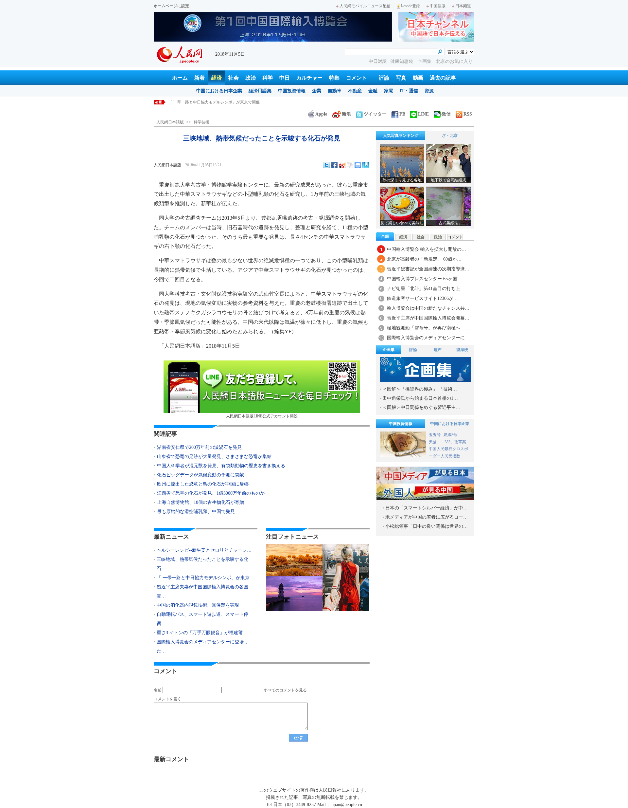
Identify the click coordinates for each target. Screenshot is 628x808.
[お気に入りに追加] (365, 165)
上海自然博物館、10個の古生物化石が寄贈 (200, 502)
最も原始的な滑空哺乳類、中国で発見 (196, 511)
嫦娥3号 (450, 434)
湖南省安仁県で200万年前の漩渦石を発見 (199, 447)
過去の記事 (443, 78)
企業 (316, 90)
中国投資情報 (291, 90)
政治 (250, 78)
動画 (418, 78)
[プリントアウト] (358, 165)
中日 (284, 78)
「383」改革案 (453, 442)
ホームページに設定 (171, 6)
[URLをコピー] (350, 165)
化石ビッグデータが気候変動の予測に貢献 (200, 474)
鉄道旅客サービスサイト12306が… (422, 298)
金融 (372, 90)
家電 (388, 90)
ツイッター (375, 114)
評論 (384, 78)
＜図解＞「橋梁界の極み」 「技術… (419, 389)
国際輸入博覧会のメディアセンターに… (428, 337)
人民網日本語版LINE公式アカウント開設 (262, 416)
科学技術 (201, 122)
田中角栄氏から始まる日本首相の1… (420, 398)
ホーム (180, 78)
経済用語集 (260, 90)
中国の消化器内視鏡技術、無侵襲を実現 (198, 605)
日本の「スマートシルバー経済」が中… (426, 507)
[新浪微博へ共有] (342, 165)
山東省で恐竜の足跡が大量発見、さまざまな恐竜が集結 (214, 456)
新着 (199, 78)
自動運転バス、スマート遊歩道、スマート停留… (202, 619)
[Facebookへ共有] (334, 165)
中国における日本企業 (219, 90)
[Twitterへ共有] (326, 165)
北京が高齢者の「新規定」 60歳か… (424, 259)
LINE (423, 114)
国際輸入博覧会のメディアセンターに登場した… (202, 646)
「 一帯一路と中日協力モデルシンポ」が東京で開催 (214, 102)
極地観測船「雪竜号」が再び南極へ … (428, 327)
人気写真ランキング (400, 135)
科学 (267, 78)
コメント (356, 78)
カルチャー (309, 78)
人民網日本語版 (170, 122)
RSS (467, 114)
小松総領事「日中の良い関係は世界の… (426, 526)
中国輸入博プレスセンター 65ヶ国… (424, 278)
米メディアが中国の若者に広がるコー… (426, 517)
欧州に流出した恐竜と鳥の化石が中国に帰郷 (203, 484)
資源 (429, 90)
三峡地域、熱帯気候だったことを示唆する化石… (202, 564)
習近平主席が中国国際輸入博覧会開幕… (428, 318)
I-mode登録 (410, 6)
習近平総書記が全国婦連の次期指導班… (428, 268)
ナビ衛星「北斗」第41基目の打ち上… (426, 288)
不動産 (355, 90)
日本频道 (463, 6)
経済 (216, 78)
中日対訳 (378, 61)
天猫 (433, 442)
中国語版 (437, 6)
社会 (233, 78)
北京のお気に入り (454, 61)
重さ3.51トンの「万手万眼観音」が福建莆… (202, 632)
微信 (446, 114)
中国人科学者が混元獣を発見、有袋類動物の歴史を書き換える (221, 465)
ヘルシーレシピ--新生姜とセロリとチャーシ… (204, 550)
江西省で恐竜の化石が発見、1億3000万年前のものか (211, 493)
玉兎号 (435, 434)
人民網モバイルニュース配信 (365, 6)
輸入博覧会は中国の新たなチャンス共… (428, 308)
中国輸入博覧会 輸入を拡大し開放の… (426, 249)
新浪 (346, 114)
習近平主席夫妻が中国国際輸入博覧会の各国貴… (202, 591)
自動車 (334, 90)
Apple (321, 114)
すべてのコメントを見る (285, 690)
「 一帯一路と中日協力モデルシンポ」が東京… (205, 577)
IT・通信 (409, 90)
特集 (334, 78)
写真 (401, 78)
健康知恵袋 (402, 61)
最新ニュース (171, 536)
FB (402, 114)
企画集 (425, 61)
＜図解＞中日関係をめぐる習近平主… (421, 407)
